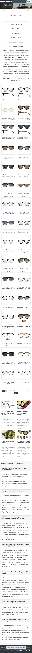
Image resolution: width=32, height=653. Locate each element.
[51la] (19, 650)
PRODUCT (8, 11)
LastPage (27, 390)
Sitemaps (13, 650)
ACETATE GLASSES (17, 11)
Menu (28, 1)
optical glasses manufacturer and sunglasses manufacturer (19, 649)
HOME (3, 11)
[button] (2, 4)
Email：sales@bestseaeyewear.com (16, 647)
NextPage (22, 390)
